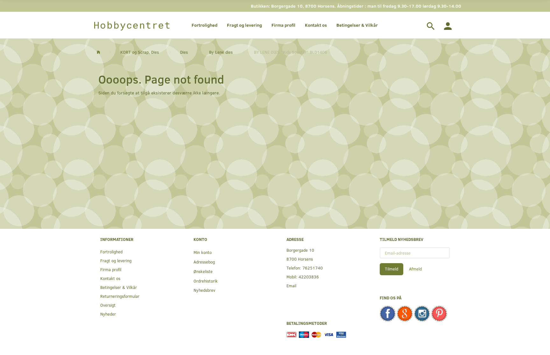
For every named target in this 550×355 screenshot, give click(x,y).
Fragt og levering (244, 25)
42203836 (309, 276)
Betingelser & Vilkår (357, 25)
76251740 (312, 267)
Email (291, 285)
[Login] (447, 25)
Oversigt (108, 305)
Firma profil (283, 25)
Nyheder (108, 314)
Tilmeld (391, 269)
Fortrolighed (204, 25)
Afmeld (415, 269)
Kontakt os (316, 25)
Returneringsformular (119, 296)
